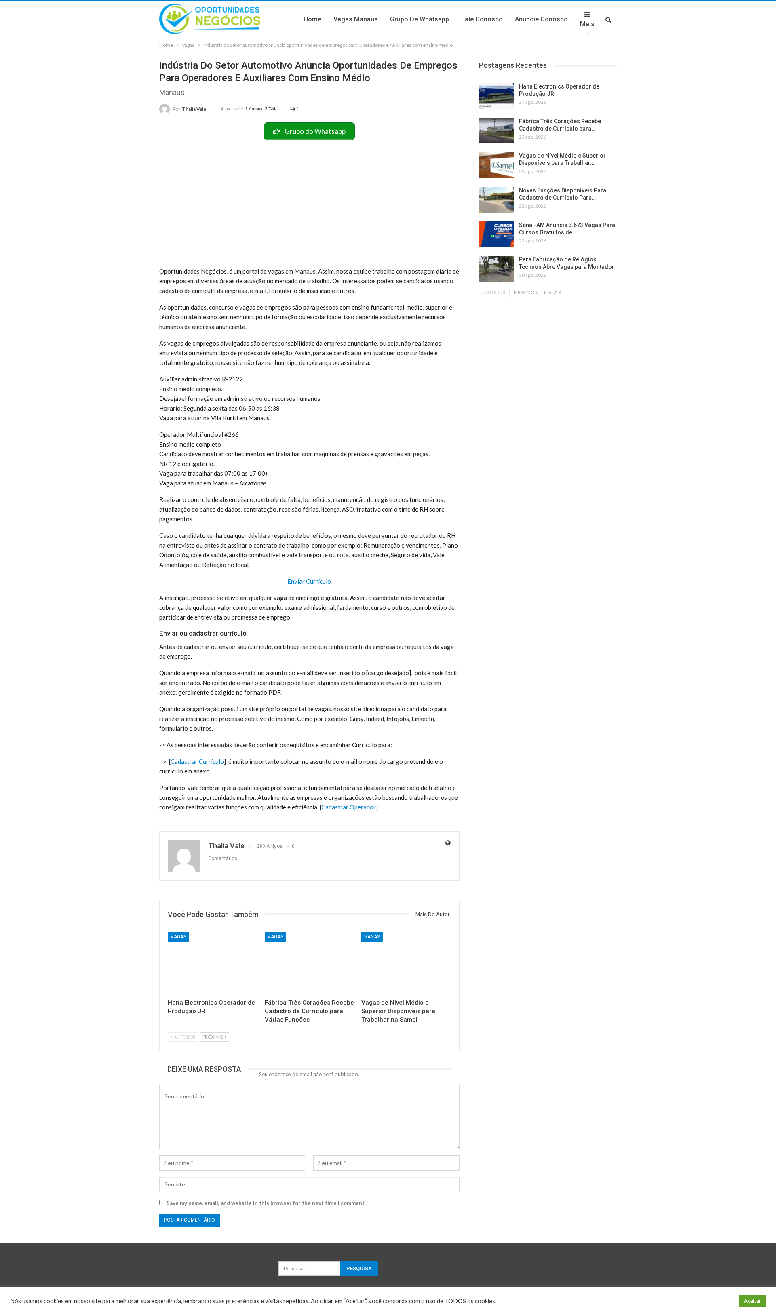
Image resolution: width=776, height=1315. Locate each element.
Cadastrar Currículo (197, 761)
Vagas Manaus (355, 19)
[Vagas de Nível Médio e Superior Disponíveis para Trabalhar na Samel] (406, 963)
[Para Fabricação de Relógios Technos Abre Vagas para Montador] (496, 269)
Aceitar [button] (752, 1301)
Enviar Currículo (309, 581)
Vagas (178, 937)
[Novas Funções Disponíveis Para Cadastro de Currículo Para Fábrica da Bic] (496, 200)
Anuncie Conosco (541, 19)
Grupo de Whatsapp (419, 19)
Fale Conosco (482, 19)
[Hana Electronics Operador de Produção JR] (212, 963)
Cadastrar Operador (348, 807)
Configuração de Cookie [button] (701, 1301)
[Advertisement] (309, 200)
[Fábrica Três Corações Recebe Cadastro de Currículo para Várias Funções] (309, 963)
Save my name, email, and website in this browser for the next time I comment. (266, 1203)
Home (312, 19)
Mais (587, 24)
